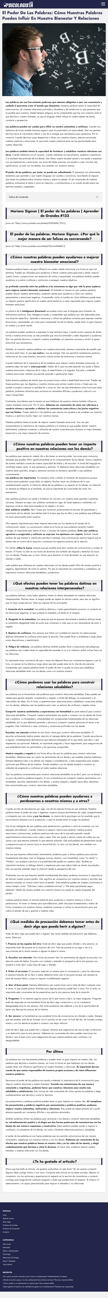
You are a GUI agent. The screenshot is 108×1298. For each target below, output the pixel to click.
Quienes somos (8, 1218)
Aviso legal (7, 1222)
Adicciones (7, 1244)
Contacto (6, 1232)
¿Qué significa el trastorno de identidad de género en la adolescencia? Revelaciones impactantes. (38, 1286)
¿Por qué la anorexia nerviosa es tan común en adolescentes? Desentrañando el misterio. (35, 1276)
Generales (6, 1247)
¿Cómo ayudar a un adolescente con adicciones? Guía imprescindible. (28, 1283)
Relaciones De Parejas (11, 1257)
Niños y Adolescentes (10, 1251)
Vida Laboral (7, 1264)
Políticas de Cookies (10, 1225)
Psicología (6, 1254)
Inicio (5, 1215)
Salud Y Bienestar (9, 1261)
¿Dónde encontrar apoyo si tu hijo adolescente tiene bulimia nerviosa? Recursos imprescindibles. (38, 1280)
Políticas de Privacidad (11, 1228)
